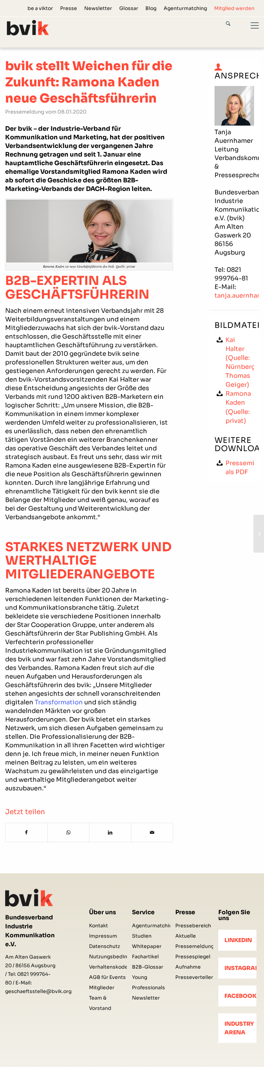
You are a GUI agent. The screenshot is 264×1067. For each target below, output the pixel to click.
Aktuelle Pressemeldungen (194, 941)
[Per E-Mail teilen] (152, 832)
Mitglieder (101, 987)
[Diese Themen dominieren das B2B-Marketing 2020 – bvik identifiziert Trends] (258, 534)
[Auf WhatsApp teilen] (68, 832)
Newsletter (98, 8)
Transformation (59, 702)
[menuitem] (40, 8)
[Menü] (250, 32)
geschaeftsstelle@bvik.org (38, 991)
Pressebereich (193, 925)
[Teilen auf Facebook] (26, 832)
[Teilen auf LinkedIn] (110, 832)
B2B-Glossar (147, 967)
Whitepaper (147, 946)
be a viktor (40, 8)
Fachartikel (145, 956)
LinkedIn (238, 940)
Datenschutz (104, 946)
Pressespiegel (192, 956)
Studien (142, 936)
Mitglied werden (234, 8)
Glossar (128, 8)
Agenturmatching (185, 8)
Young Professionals (148, 982)
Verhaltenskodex (108, 967)
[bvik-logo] (28, 27)
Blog (150, 8)
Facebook (240, 996)
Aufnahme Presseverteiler (194, 972)
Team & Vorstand (100, 1003)
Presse (68, 8)
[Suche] (234, 25)
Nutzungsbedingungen (108, 956)
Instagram (240, 968)
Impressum (103, 936)
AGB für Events (107, 977)
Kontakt (98, 925)
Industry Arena (239, 1028)
